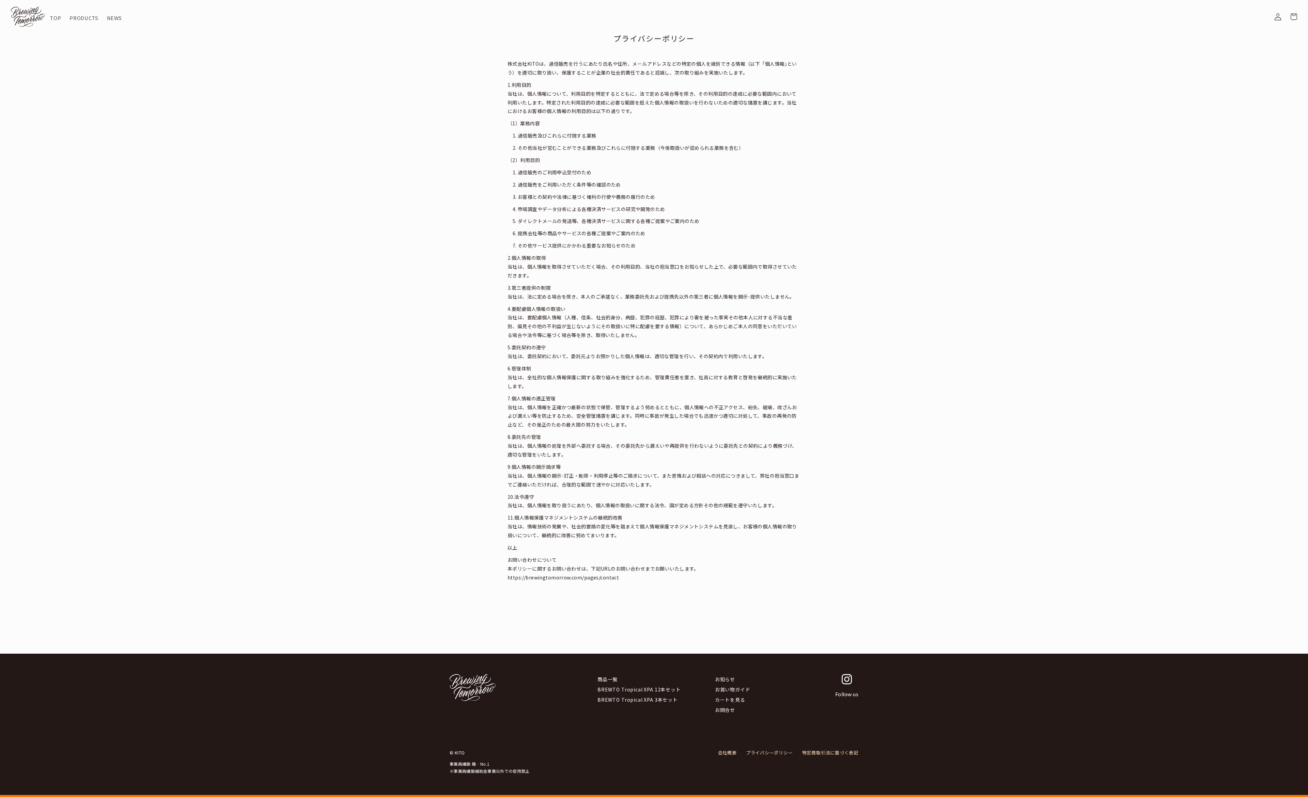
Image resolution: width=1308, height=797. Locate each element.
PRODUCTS (175, 13)
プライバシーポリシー (769, 752)
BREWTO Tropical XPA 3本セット (637, 699)
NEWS (214, 13)
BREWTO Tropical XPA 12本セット (639, 689)
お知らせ (725, 679)
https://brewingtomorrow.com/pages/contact (563, 577)
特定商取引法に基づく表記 (830, 752)
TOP (137, 13)
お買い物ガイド (732, 689)
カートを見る (730, 699)
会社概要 (727, 752)
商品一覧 (607, 679)
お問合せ (725, 709)
